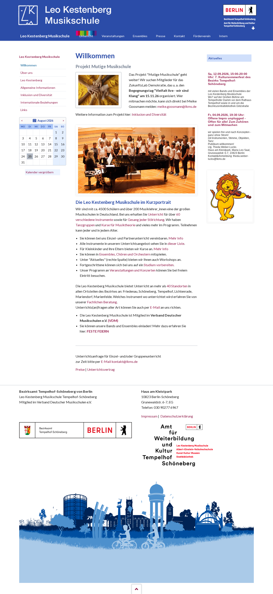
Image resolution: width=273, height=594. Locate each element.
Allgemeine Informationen (37, 87)
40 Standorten (177, 286)
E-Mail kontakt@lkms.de (119, 361)
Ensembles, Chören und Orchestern (124, 254)
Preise (80, 369)
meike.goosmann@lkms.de (176, 106)
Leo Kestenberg (31, 80)
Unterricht (155, 214)
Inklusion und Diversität (149, 114)
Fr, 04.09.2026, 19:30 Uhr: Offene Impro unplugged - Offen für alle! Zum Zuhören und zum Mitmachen (228, 120)
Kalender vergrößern (40, 172)
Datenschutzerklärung (176, 416)
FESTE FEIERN (98, 331)
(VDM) (113, 320)
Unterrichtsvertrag (101, 369)
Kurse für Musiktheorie (118, 225)
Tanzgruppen (85, 225)
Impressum (149, 416)
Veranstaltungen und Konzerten (132, 270)
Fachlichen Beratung (101, 302)
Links (23, 110)
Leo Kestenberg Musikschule (39, 56)
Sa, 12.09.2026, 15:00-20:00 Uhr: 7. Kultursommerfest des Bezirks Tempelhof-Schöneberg (229, 79)
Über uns (26, 72)
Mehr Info (175, 238)
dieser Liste (176, 243)
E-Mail (155, 307)
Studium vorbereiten (159, 265)
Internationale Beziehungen (39, 102)
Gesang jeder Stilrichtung (146, 219)
